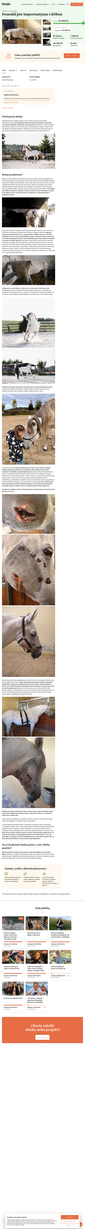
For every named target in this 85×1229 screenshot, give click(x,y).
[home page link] (6, 4)
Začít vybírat (77, 4)
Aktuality (13, 70)
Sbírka (4, 70)
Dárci (23, 70)
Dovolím (70, 1217)
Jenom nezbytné (70, 1221)
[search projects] (68, 4)
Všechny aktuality (7, 108)
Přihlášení (62, 4)
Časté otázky (45, 70)
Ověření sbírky (57, 70)
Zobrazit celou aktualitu (11, 102)
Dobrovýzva (33, 70)
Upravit (69, 1225)
